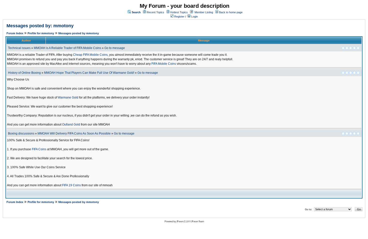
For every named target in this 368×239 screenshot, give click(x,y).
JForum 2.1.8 (182, 221)
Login (194, 16)
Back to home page (231, 12)
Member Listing (204, 12)
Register (179, 16)
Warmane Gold (68, 97)
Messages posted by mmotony (78, 33)
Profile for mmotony (41, 33)
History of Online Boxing (24, 72)
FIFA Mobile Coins (163, 64)
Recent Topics (155, 12)
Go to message (114, 48)
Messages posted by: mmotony (40, 25)
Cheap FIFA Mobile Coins (90, 54)
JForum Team (197, 221)
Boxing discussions (21, 133)
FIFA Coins (39, 149)
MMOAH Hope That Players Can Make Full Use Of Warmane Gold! (89, 72)
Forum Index (15, 33)
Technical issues (19, 48)
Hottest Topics (179, 12)
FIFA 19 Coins (71, 185)
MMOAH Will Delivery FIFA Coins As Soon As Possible (74, 133)
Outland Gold (71, 124)
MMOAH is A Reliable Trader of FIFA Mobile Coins (67, 48)
